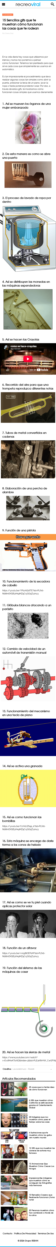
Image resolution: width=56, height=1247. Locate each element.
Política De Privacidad (25, 1233)
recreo (28, 4)
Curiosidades (7, 14)
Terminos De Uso (46, 1233)
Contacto (7, 1233)
